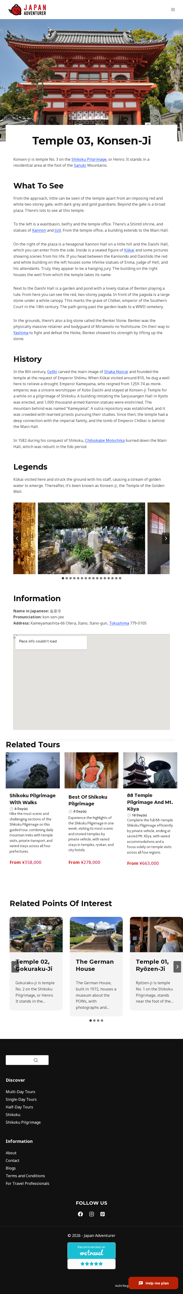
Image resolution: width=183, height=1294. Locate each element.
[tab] (63, 578)
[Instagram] (91, 1214)
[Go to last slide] (17, 538)
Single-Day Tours (21, 1099)
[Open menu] (172, 9)
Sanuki (80, 165)
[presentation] (36, 934)
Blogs (11, 1168)
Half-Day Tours (19, 1107)
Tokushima (119, 623)
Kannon (39, 230)
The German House (95, 965)
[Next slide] (166, 538)
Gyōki (52, 371)
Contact (12, 1160)
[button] (91, 538)
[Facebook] (81, 1214)
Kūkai (129, 250)
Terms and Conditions (25, 1175)
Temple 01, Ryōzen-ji (152, 965)
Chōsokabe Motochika (105, 440)
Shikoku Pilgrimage (89, 159)
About (11, 1152)
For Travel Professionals (27, 1183)
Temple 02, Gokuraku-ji (33, 965)
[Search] (35, 1060)
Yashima (20, 332)
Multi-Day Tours (20, 1091)
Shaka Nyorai (116, 371)
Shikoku (13, 1114)
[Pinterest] (103, 1214)
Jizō (58, 230)
